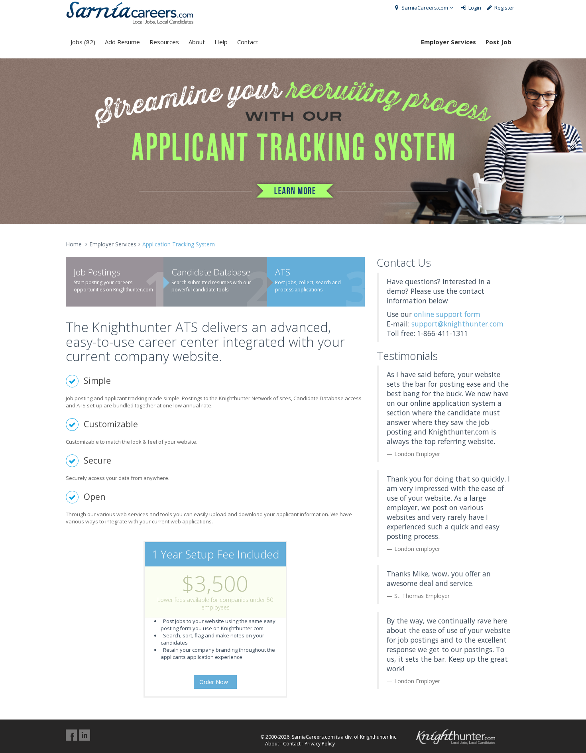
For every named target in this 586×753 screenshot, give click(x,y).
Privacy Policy (320, 743)
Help (221, 42)
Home (74, 244)
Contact (247, 42)
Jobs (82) (83, 42)
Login (474, 7)
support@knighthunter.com (457, 323)
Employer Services (112, 244)
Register (503, 7)
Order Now (214, 682)
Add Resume (122, 42)
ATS (282, 272)
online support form (447, 314)
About (197, 42)
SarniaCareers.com (424, 7)
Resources (164, 42)
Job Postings (97, 272)
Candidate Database (210, 272)
